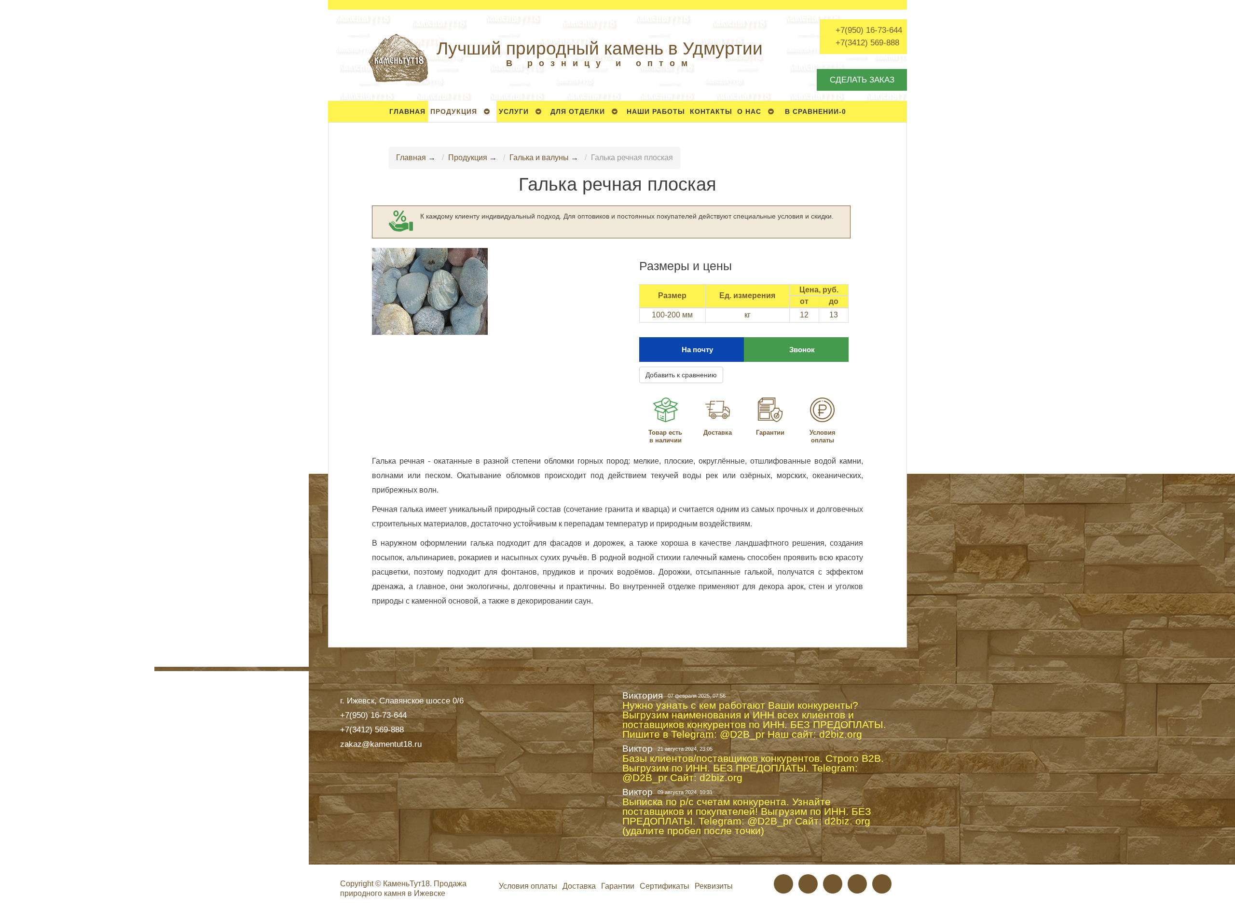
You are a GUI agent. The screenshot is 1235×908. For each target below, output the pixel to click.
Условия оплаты (823, 436)
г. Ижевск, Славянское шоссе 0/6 (402, 700)
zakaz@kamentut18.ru (381, 744)
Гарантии (770, 432)
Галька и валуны (539, 157)
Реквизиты (714, 886)
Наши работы (656, 111)
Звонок (802, 349)
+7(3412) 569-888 (867, 42)
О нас (749, 111)
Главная (407, 111)
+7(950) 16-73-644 (869, 30)
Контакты (711, 111)
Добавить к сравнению (681, 375)
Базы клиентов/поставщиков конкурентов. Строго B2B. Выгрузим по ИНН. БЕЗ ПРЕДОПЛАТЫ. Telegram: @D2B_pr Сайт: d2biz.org (753, 768)
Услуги (514, 111)
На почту (697, 349)
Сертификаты (664, 886)
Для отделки (577, 111)
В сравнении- (815, 111)
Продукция (453, 111)
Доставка (717, 432)
